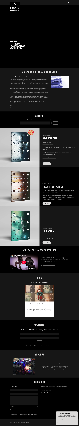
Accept (67, 422)
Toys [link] (40, 282)
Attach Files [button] (12, 406)
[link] (15, 2)
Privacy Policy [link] (43, 345)
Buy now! (47, 163)
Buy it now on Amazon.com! (48, 265)
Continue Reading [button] (30, 314)
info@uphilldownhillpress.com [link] (46, 392)
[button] (68, 2)
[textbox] (35, 123)
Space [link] (36, 282)
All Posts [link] (32, 282)
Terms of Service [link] (48, 345)
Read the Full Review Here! (49, 158)
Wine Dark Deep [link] (45, 282)
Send (39, 341)
